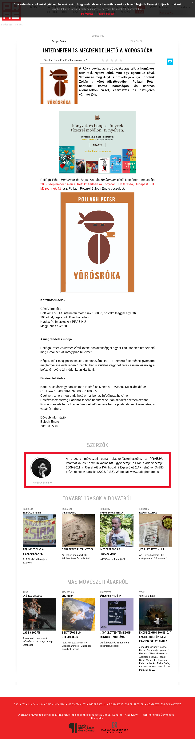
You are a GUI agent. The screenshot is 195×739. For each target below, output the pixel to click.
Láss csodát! (31, 632)
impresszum (97, 704)
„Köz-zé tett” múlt (151, 549)
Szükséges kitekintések (78, 549)
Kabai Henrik (69, 512)
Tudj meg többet (105, 14)
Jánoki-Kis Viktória (110, 595)
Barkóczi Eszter (32, 512)
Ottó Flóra (67, 595)
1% (23, 704)
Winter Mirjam (147, 595)
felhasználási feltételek (126, 704)
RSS (16, 704)
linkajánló (35, 704)
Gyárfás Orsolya (32, 595)
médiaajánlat (77, 704)
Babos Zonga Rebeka (111, 512)
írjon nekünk (55, 704)
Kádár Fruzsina (148, 512)
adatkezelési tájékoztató (164, 704)
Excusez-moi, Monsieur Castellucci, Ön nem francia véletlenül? (155, 637)
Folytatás (87, 13)
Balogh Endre (59, 41)
